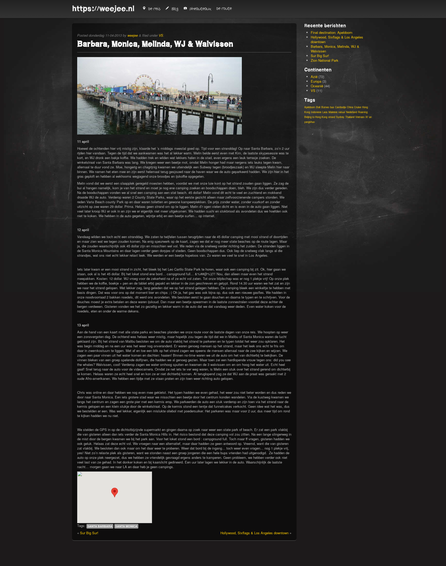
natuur (341, 112)
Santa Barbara (99, 526)
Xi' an (368, 117)
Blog (175, 9)
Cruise (357, 107)
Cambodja (340, 107)
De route (224, 8)
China (350, 107)
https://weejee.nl (103, 8)
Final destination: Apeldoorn (331, 32)
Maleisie (333, 112)
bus (332, 107)
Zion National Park (324, 60)
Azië (314, 76)
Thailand (349, 117)
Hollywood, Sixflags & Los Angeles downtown (254, 532)
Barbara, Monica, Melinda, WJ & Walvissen (335, 48)
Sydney (340, 117)
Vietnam (359, 117)
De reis (154, 9)
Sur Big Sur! (89, 532)
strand (331, 117)
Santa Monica (126, 526)
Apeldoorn (309, 107)
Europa (316, 81)
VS (161, 35)
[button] (114, 492)
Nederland (351, 112)
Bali (318, 107)
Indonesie (316, 112)
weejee (133, 35)
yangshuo (309, 122)
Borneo (325, 107)
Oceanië (317, 85)
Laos (325, 112)
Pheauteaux (200, 9)
